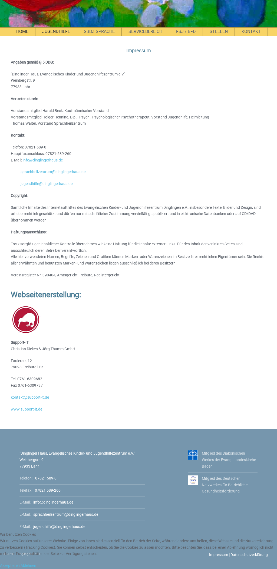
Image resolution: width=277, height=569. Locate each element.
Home (22, 31)
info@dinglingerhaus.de (43, 160)
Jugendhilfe (56, 31)
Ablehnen (28, 565)
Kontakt (251, 31)
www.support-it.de (26, 409)
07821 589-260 (48, 490)
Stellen (219, 31)
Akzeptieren (10, 565)
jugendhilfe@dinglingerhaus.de (46, 183)
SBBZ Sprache (99, 31)
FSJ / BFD (186, 31)
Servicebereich (145, 31)
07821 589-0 (46, 478)
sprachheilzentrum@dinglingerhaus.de (53, 172)
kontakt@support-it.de (30, 397)
